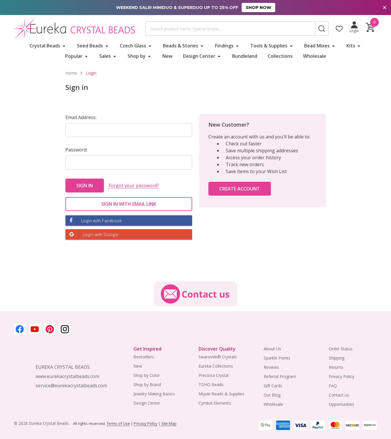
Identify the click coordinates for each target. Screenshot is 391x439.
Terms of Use (118, 423)
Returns (336, 367)
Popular (73, 56)
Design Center (199, 56)
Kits (350, 45)
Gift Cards (273, 385)
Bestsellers (143, 357)
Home (71, 73)
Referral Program (280, 376)
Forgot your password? (134, 185)
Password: (76, 150)
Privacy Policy (341, 376)
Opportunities (341, 404)
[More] (64, 45)
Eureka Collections (216, 366)
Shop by (137, 56)
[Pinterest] (50, 329)
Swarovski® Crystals (218, 357)
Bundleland (244, 56)
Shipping (336, 358)
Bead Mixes (317, 45)
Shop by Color (146, 375)
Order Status (341, 348)
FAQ (333, 385)
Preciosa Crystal (214, 375)
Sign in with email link (128, 204)
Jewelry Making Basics (154, 394)
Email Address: (80, 117)
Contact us (339, 395)
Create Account (239, 189)
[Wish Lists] (339, 28)
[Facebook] (19, 329)
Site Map (168, 423)
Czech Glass (133, 45)
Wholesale (314, 56)
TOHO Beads (211, 384)
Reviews (271, 367)
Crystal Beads (45, 45)
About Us (272, 348)
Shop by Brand (147, 384)
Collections (280, 56)
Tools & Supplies (268, 45)
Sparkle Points (277, 358)
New (167, 56)
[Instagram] (65, 329)
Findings (224, 45)
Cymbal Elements (215, 403)
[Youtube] (35, 329)
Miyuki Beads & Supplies (221, 394)
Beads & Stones (180, 45)
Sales (105, 56)
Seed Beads (90, 45)
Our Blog (272, 395)
